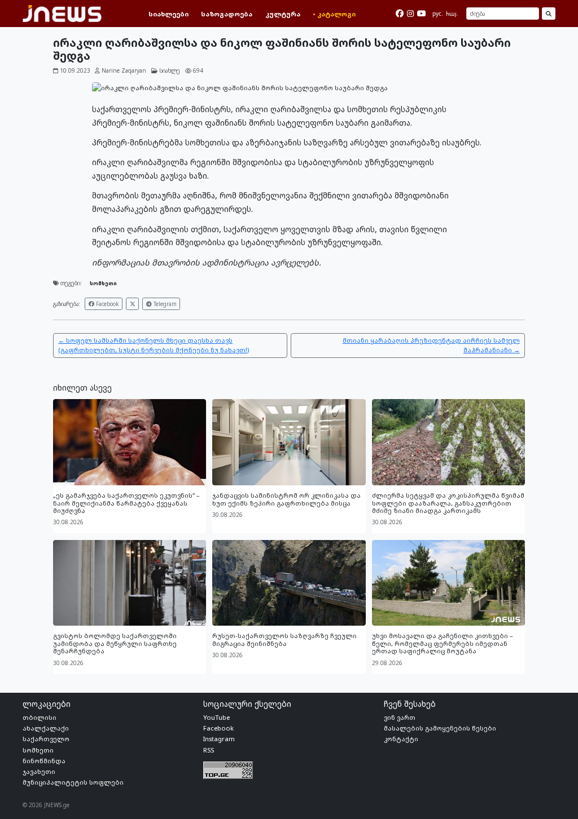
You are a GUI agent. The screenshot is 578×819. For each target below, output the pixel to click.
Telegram (164, 304)
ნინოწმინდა (44, 760)
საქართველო (46, 738)
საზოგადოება (226, 14)
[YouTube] (421, 13)
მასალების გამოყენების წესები (440, 728)
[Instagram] (410, 13)
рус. (437, 13)
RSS (208, 750)
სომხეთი (103, 283)
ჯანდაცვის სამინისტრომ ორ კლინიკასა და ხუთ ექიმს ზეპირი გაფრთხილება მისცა (286, 499)
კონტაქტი (401, 738)
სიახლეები (168, 14)
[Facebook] (400, 13)
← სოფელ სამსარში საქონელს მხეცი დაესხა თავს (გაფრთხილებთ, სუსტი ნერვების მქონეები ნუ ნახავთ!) (153, 345)
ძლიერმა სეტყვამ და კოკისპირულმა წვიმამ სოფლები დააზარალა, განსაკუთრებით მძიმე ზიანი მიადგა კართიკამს (448, 503)
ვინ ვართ (399, 717)
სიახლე (169, 70)
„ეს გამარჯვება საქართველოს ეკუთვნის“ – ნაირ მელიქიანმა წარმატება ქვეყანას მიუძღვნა (126, 503)
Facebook (106, 304)
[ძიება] (548, 13)
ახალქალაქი (46, 728)
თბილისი (39, 717)
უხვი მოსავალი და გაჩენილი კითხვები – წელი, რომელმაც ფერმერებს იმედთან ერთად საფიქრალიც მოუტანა (442, 643)
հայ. (452, 13)
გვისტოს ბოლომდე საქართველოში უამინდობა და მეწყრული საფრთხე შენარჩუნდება (115, 643)
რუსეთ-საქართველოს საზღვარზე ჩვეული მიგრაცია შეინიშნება (284, 639)
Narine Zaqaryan (124, 70)
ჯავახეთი (39, 771)
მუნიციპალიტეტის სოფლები (73, 782)
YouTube (216, 717)
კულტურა (282, 14)
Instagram (219, 738)
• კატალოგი (334, 14)
